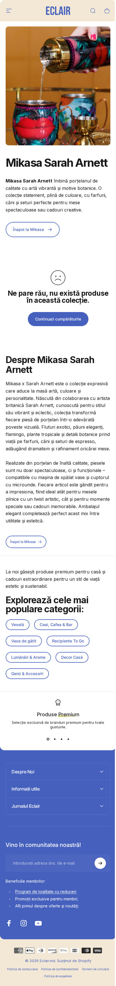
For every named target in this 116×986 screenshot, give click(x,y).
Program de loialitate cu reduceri (45, 911)
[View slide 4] (68, 739)
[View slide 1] (47, 739)
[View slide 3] (61, 739)
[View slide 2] (54, 739)
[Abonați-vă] (96, 882)
